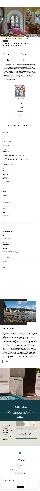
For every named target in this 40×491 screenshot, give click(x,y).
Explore (7, 361)
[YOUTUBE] (19, 473)
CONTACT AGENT (20, 118)
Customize (13, 487)
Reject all (6, 487)
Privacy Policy (28, 434)
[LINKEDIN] (24, 473)
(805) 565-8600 (20, 107)
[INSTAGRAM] (21, 473)
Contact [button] (20, 416)
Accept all (20, 487)
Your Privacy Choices (20, 489)
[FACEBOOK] (16, 473)
